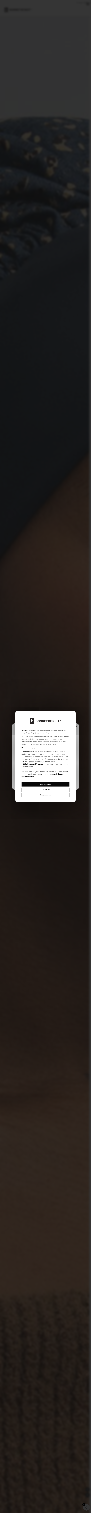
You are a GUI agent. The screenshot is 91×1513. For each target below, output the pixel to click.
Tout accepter (45, 784)
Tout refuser (45, 790)
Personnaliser (45, 795)
